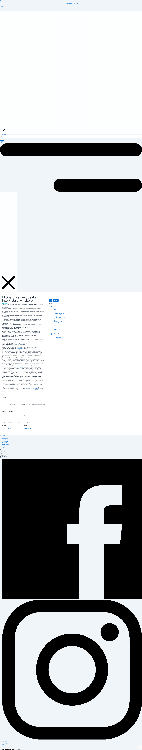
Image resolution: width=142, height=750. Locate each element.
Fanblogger (56, 316)
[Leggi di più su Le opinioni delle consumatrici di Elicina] (7, 415)
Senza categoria (54, 334)
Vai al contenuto (3, 0)
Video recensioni (72, 116)
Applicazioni (65, 63)
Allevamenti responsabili (69, 35)
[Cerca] (1, 139)
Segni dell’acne (71, 68)
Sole (54, 332)
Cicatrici (69, 76)
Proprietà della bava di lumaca (73, 24)
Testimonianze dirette (73, 113)
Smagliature (70, 70)
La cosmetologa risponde (59, 321)
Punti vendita (65, 124)
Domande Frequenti (73, 87)
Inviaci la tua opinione (73, 121)
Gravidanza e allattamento (59, 317)
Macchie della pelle (72, 73)
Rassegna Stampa (55, 333)
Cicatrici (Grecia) (72, 102)
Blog (52, 306)
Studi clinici (65, 89)
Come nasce (70, 31)
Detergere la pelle (57, 314)
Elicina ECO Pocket (73, 54)
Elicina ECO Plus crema (71, 45)
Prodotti (64, 39)
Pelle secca (70, 81)
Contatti (64, 127)
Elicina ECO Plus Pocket (71, 58)
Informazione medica (58, 318)
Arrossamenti (71, 78)
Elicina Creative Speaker (34, 388)
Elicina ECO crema (72, 41)
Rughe (68, 65)
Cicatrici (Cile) (71, 100)
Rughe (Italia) (70, 94)
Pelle (55, 325)
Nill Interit (19, 325)
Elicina (1, 2)
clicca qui (20, 348)
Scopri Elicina (65, 20)
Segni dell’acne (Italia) (73, 92)
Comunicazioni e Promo (6, 428)
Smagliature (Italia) (72, 97)
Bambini (55, 309)
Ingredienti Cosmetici (58, 320)
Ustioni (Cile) (70, 105)
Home (64, 18)
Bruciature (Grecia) (72, 108)
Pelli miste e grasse (72, 84)
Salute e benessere (58, 329)
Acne (55, 308)
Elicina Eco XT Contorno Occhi (70, 50)
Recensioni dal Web (73, 118)
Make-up (55, 324)
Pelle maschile (57, 326)
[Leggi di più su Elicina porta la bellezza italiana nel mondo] (28, 415)
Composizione (71, 28)
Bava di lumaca (57, 310)
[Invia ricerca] (50, 300)
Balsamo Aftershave (18, 367)
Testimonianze (66, 111)
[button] (71, 9)
